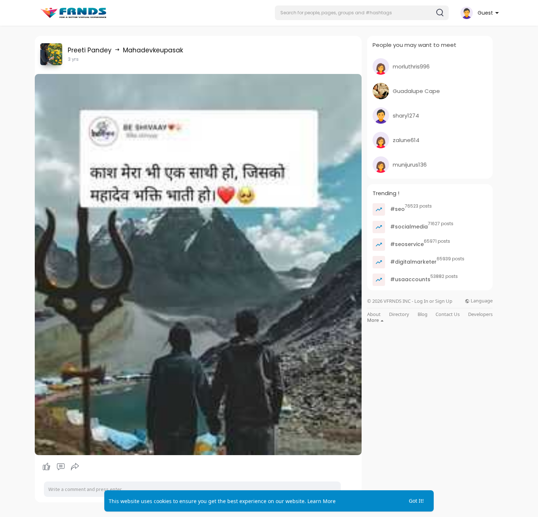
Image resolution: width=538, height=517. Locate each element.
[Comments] (61, 467)
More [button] (373, 320)
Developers (480, 314)
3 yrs (73, 59)
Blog (422, 314)
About (374, 314)
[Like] (60, 467)
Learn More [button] (321, 501)
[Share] (75, 467)
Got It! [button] (416, 500)
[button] (362, 12)
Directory (399, 314)
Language (481, 300)
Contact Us (448, 314)
